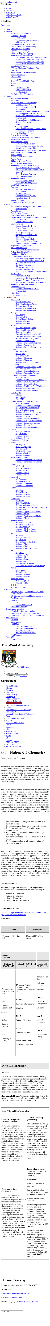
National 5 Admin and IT (25, 345)
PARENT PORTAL (13, 15)
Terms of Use (16, 639)
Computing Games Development (28, 367)
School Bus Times (18, 75)
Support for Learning (19, 607)
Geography (15, 477)
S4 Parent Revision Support (21, 161)
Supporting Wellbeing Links (26, 183)
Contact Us (10, 637)
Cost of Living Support (19, 126)
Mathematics (15, 499)
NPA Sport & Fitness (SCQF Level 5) (30, 566)
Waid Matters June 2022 (25, 631)
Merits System (21, 38)
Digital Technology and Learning (23, 46)
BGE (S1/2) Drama (23, 432)
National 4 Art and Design (26, 308)
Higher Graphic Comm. (25, 410)
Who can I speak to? (18, 295)
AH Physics (20, 354)
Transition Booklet (23, 198)
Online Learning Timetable (26, 174)
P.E (12, 550)
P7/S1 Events (21, 191)
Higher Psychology (23, 527)
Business (14, 325)
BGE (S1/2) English (23, 447)
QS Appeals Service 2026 (25, 263)
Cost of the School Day (20, 135)
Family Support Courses (25, 181)
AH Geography (22, 479)
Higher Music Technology (26, 542)
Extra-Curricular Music (24, 222)
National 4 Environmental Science (29, 460)
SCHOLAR (10, 13)
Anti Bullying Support (19, 98)
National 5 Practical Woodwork (28, 427)
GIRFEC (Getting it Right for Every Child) (27, 592)
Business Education (23, 332)
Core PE (19, 395)
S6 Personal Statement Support (22, 284)
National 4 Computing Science (27, 371)
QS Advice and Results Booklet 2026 (30, 261)
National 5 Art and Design (26, 310)
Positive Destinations (19, 248)
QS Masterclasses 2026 (24, 267)
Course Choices (17, 224)
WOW (8, 8)
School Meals (16, 77)
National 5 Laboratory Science (27, 362)
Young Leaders (21, 209)
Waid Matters (16, 624)
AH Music (20, 535)
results (23, 915)
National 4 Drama (22, 436)
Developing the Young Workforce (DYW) (27, 44)
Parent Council (16, 155)
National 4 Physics (23, 574)
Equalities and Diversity (20, 51)
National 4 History (23, 494)
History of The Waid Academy (22, 53)
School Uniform (17, 83)
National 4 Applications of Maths (28, 512)
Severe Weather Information (21, 163)
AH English (20, 444)
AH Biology (20, 315)
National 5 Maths (22, 518)
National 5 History (23, 496)
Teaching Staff (21, 92)
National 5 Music (22, 546)
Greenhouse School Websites (27, 1302)
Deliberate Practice (23, 276)
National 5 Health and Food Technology (31, 386)
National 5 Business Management (28, 347)
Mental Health (16, 594)
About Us (9, 31)
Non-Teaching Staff (23, 90)
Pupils (8, 204)
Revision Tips (16, 274)
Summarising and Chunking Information (31, 282)
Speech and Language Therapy (27, 148)
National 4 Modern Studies (26, 529)
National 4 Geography (24, 483)
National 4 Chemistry (24, 358)
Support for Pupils (18, 287)
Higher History (21, 492)
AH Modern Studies (23, 522)
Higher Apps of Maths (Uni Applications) (31, 507)
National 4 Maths (22, 514)
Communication (17, 124)
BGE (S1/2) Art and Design (26, 304)
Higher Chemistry (22, 356)
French (13, 464)
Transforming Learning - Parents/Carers (26, 613)
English (14, 442)
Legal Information (15, 1297)
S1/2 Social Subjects (18, 587)
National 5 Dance (22, 559)
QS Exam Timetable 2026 (25, 265)
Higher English (21, 449)
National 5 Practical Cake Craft (27, 388)
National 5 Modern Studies (26, 531)
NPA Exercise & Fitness (25, 563)
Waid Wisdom (16, 635)
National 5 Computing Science (27, 373)
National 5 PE (21, 561)
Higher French (21, 470)
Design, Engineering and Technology (25, 401)
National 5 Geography (24, 486)
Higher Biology (22, 317)
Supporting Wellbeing (19, 178)
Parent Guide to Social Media (22, 157)
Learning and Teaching (19, 66)
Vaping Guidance (17, 200)
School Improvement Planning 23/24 (30, 64)
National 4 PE (21, 557)
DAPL (18, 602)
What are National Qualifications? (29, 243)
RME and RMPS (17, 579)
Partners (14, 600)
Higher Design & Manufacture (27, 408)
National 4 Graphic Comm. (26, 416)
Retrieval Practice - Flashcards (27, 280)
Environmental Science (19, 457)
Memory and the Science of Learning (30, 278)
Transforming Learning (15, 609)
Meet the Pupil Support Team (27, 189)
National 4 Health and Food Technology (31, 380)
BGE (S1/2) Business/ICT (26, 330)
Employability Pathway (20, 440)
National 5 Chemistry (24, 360)
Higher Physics (21, 572)
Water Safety (16, 293)
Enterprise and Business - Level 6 (28, 336)
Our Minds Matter (18, 598)
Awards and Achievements (21, 33)
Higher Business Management (27, 338)
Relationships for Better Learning (23, 72)
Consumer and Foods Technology (24, 375)
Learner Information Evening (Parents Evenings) (29, 150)
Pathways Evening (23, 232)
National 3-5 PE (22, 555)
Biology (14, 313)
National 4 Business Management (28, 343)
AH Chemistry (21, 351)
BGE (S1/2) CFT (22, 377)
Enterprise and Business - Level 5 (28, 334)
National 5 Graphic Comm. (26, 425)
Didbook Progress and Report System (25, 137)
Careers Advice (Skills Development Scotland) (28, 217)
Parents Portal (16, 159)
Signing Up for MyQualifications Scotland (32, 271)
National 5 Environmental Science (29, 462)
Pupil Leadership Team (19, 254)
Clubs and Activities (18, 219)
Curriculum (11, 297)
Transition (14, 187)
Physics (14, 568)
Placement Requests (23, 194)
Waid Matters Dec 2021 (25, 626)
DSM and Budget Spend (20, 49)
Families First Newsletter (25, 144)
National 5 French (22, 475)
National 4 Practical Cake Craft (27, 382)
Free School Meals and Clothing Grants (31, 129)
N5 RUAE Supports (23, 451)
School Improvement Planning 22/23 (30, 62)
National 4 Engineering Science (28, 414)
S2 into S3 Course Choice (25, 239)
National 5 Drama (22, 438)
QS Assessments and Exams (21, 256)
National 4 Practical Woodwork (28, 419)
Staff (12, 85)
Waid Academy (24, 667)
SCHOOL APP (12, 17)
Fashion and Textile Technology (28, 406)
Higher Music (21, 540)
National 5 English (23, 455)
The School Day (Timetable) (22, 94)
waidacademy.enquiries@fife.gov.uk (15, 1293)
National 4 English (23, 453)
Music (13, 533)
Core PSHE (20, 397)
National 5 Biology (23, 323)
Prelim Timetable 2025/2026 (21, 252)
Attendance (15, 101)
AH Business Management (26, 328)
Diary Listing (16, 622)
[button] (11, 21)
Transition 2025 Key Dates (26, 196)
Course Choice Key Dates (26, 226)
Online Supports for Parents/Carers (29, 113)
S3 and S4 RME (22, 583)
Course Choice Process (24, 228)
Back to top (5, 25)
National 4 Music (22, 544)
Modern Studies (17, 520)
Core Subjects (16, 393)
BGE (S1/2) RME (22, 581)
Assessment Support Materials (22, 215)
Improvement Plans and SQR (22, 55)
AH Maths (20, 501)
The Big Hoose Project (24, 133)
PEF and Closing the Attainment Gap (25, 68)
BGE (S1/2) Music (23, 538)
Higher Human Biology (25, 319)
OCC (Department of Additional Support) (27, 596)
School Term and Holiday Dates (23, 81)
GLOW (9, 10)
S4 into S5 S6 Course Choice (27, 241)
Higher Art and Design (24, 306)
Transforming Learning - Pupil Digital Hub (27, 615)
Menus (18, 79)
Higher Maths (21, 509)
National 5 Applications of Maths (28, 516)
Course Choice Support (24, 230)
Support (9, 589)
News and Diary (12, 618)
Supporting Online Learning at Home (25, 165)
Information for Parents (19, 142)
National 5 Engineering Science (28, 423)
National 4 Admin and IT (25, 341)
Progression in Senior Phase (26, 235)
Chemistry (15, 349)
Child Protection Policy (24, 105)
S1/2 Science (16, 585)
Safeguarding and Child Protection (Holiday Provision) (29, 121)
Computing (15, 364)
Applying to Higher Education (27, 250)
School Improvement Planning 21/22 (30, 59)
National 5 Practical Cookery (27, 390)
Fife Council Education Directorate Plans (31, 57)
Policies (14, 70)
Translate (23, 676)
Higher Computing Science (26, 369)
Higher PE (20, 553)
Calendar (14, 620)
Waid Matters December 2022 (27, 628)
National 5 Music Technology (27, 548)
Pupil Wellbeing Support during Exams (31, 258)
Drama (13, 429)
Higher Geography (23, 481)
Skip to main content (9, 2)
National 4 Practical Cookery (27, 384)
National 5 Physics (23, 576)
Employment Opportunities (21, 245)
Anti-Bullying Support (19, 213)
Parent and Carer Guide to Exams (23, 152)
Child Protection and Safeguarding (24, 103)
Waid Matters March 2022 (26, 633)
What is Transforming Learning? (23, 611)
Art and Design (16, 300)
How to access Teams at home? (28, 168)
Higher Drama (21, 434)
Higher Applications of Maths (27, 505)
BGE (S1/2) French (23, 468)
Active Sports (16, 211)
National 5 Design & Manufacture (29, 421)
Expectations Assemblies (20, 139)
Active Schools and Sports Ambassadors (26, 207)
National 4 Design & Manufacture (29, 412)
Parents (8, 96)
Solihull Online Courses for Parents (29, 146)
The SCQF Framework (20, 185)
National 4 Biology (23, 321)
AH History (20, 490)
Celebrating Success (18, 36)
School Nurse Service (24, 605)
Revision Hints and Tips (25, 269)
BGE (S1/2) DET (22, 403)
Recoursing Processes (24, 237)
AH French (20, 466)
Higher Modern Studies (24, 525)
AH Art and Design (23, 302)
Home (8, 29)
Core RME (20, 399)
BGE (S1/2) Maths (23, 503)
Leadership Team (22, 88)
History (13, 488)
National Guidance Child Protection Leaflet (32, 111)
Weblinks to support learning (27, 176)
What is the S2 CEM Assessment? (24, 202)
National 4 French (22, 473)
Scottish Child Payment (24, 131)
